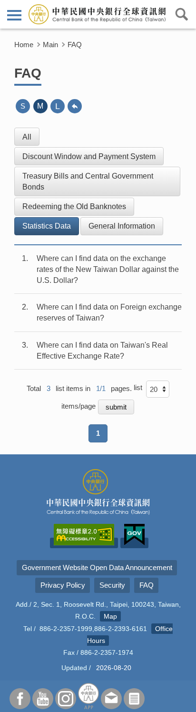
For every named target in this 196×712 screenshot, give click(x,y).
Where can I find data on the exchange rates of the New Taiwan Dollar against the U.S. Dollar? (108, 269)
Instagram (65, 698)
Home (23, 44)
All (26, 137)
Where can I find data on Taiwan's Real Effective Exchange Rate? (102, 350)
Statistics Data (46, 226)
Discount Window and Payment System (89, 156)
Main (50, 44)
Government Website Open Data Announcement (97, 567)
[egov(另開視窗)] (134, 543)
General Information (121, 226)
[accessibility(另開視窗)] (84, 543)
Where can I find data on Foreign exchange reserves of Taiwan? (109, 312)
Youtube (42, 698)
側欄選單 (14, 14)
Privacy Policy (62, 585)
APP (88, 696)
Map (110, 616)
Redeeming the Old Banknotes (74, 206)
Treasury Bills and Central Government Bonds (87, 181)
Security (112, 585)
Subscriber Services (134, 698)
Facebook (20, 698)
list (138, 387)
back (75, 106)
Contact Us (111, 698)
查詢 (181, 14)
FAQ (75, 44)
